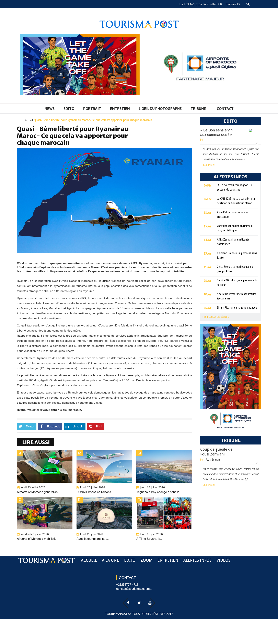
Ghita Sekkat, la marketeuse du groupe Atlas (235, 269)
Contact (225, 108)
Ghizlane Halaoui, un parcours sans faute (237, 255)
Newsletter (210, 4)
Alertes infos (197, 560)
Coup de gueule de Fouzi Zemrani (216, 451)
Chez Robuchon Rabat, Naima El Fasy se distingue (235, 228)
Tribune (198, 108)
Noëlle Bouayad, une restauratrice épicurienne (236, 296)
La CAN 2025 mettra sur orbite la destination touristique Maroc (236, 200)
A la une (110, 560)
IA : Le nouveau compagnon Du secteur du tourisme (234, 187)
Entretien (120, 108)
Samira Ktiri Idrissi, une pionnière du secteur (237, 282)
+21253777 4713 (127, 584)
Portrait (92, 108)
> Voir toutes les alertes (215, 317)
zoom (146, 560)
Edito (68, 108)
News (50, 108)
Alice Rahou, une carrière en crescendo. (232, 214)
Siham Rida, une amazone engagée (237, 307)
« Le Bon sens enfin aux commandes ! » (216, 132)
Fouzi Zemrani (213, 459)
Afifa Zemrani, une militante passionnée (233, 241)
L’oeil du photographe (160, 108)
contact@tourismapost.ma (133, 588)
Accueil (29, 120)
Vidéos (223, 560)
